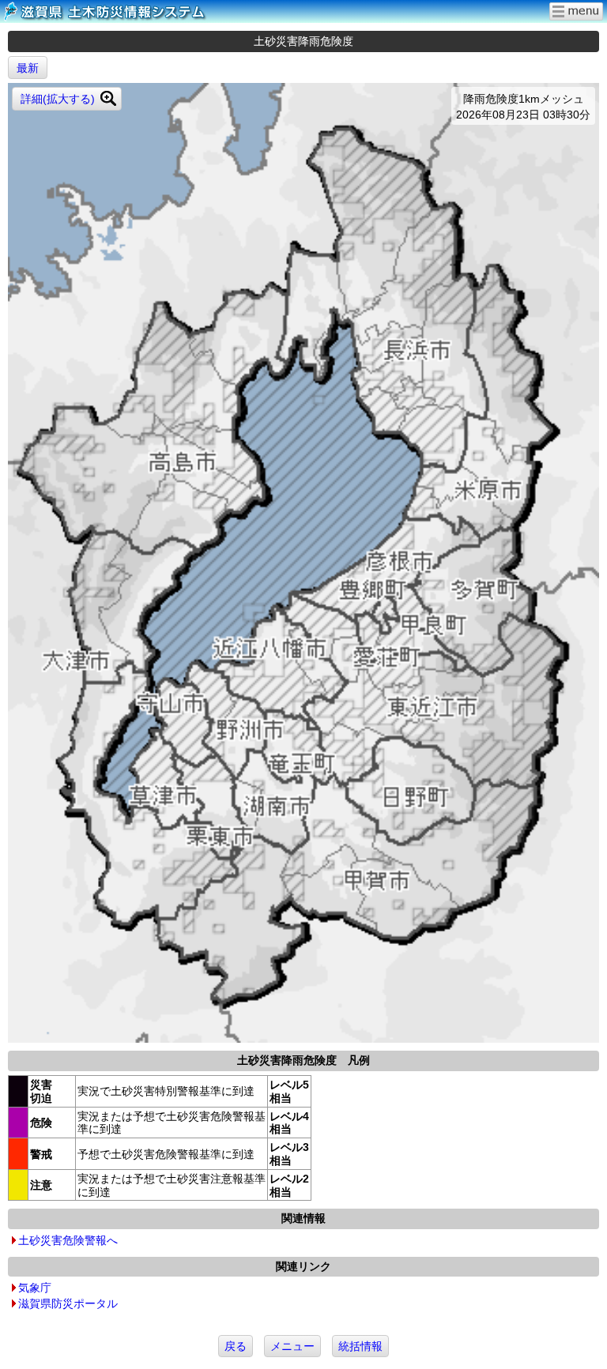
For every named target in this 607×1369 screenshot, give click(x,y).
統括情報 (360, 1346)
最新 (28, 68)
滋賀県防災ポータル (68, 1303)
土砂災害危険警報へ (68, 1240)
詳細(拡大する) (58, 98)
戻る (235, 1346)
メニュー (292, 1346)
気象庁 (34, 1287)
